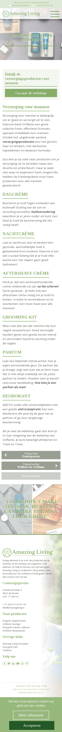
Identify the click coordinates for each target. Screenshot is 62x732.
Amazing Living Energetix (15, 643)
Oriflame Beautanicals (14, 630)
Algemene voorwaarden (25, 689)
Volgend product (31, 466)
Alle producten (31, 476)
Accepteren (31, 725)
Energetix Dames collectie (16, 627)
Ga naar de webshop (30, 93)
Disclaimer (44, 689)
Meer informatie (31, 715)
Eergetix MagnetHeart (14, 620)
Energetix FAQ (10, 646)
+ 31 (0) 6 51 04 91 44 (44, 5)
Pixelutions (38, 692)
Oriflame (7, 650)
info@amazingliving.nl (20, 5)
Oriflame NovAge (11, 623)
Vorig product (31, 455)
